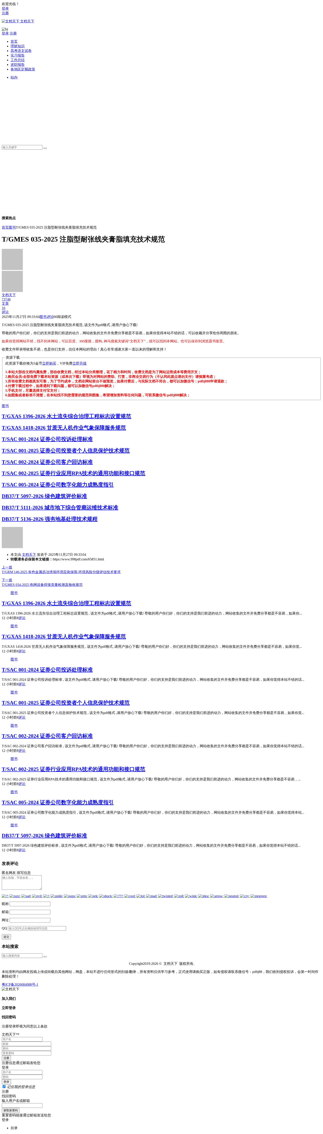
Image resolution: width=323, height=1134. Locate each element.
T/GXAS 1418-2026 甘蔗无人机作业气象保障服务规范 (64, 428)
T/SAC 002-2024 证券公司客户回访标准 (47, 462)
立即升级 (80, 363)
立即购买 (49, 363)
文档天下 (29, 554)
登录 (5, 8)
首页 (14, 41)
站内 (14, 77)
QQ (4, 928)
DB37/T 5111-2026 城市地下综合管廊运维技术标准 (60, 507)
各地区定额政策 (23, 69)
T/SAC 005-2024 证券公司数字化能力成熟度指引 (58, 485)
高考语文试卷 (21, 51)
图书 (12, 227)
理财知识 (18, 46)
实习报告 (18, 55)
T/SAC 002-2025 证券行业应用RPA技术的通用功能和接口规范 (73, 473)
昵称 (5, 904)
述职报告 (18, 64)
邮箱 (5, 912)
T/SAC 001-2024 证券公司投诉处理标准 (47, 439)
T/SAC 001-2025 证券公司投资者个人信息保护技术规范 (66, 450)
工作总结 (18, 60)
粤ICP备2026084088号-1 (20, 984)
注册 (5, 13)
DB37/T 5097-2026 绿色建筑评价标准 (44, 496)
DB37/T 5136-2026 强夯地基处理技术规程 (50, 519)
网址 (5, 920)
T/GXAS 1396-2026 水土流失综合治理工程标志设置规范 (66, 416)
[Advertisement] (142, 110)
